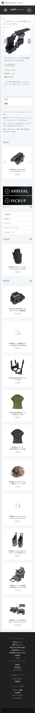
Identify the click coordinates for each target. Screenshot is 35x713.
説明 (6, 99)
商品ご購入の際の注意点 (17, 647)
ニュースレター (17, 698)
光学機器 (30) (8, 214)
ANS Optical (12, 70)
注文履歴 (17, 693)
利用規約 (17, 655)
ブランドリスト (17, 679)
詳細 (6, 104)
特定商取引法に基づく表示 (17, 653)
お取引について (17, 642)
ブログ (17, 658)
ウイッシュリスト (17, 695)
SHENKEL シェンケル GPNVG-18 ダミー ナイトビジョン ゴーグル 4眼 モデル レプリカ (17, 622)
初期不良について (17, 645)
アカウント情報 (17, 690)
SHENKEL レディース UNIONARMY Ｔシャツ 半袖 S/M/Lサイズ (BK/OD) (17, 449)
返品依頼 (17, 667)
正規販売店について (17, 650)
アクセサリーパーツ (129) (11, 228)
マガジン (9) (7, 223)
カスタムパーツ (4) (9, 232)
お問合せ (17, 665)
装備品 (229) (7, 219)
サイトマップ (17, 670)
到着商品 (17, 681)
